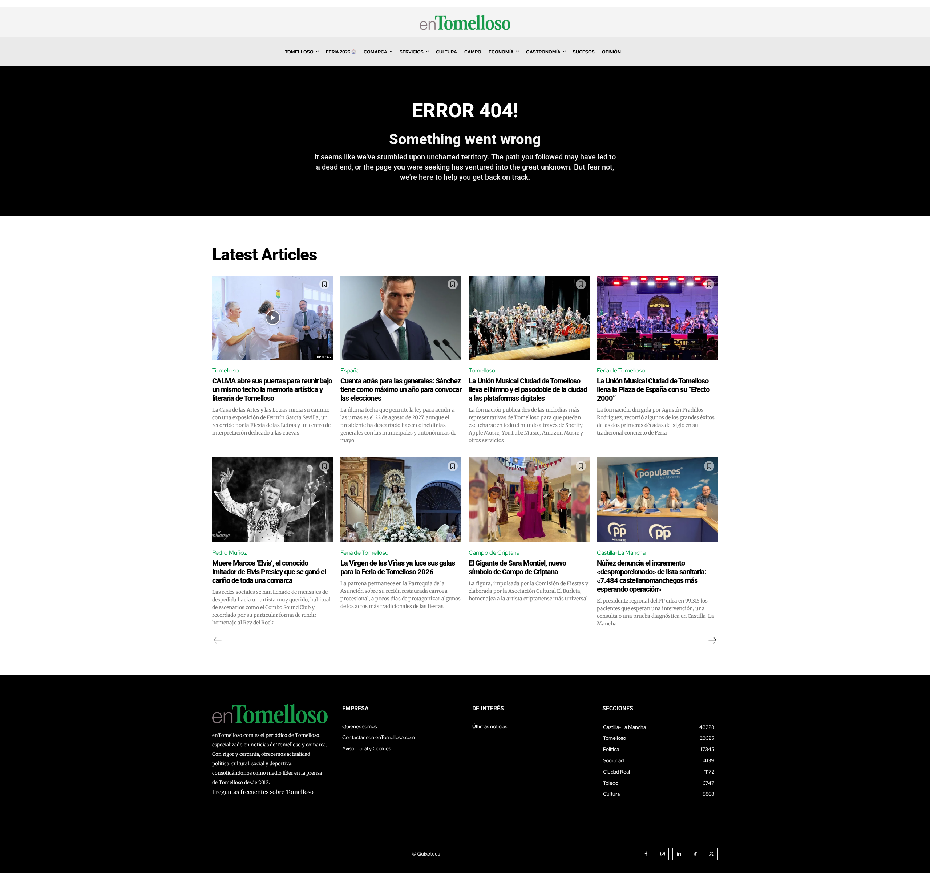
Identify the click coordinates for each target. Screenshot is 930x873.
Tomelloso (225, 370)
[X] (711, 854)
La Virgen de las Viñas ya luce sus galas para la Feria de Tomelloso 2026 (397, 567)
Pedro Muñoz (229, 552)
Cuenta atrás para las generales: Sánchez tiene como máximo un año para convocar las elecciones (400, 389)
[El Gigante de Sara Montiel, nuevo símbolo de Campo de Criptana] (529, 499)
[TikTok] (695, 854)
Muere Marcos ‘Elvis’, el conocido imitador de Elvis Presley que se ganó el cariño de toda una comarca (269, 572)
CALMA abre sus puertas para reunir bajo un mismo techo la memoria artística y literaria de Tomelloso (272, 389)
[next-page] (712, 640)
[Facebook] (646, 854)
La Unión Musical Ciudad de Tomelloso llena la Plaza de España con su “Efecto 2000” (653, 389)
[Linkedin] (678, 854)
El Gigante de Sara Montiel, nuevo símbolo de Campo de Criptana (517, 567)
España (349, 370)
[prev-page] (217, 640)
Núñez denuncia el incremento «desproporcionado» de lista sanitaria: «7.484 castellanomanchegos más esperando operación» (651, 576)
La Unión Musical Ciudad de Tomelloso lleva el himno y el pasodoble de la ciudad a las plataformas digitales (528, 389)
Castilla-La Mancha (621, 552)
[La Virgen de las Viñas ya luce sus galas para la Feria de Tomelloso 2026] (400, 499)
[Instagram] (662, 854)
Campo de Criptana (494, 552)
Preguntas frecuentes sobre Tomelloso (263, 791)
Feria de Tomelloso (621, 370)
